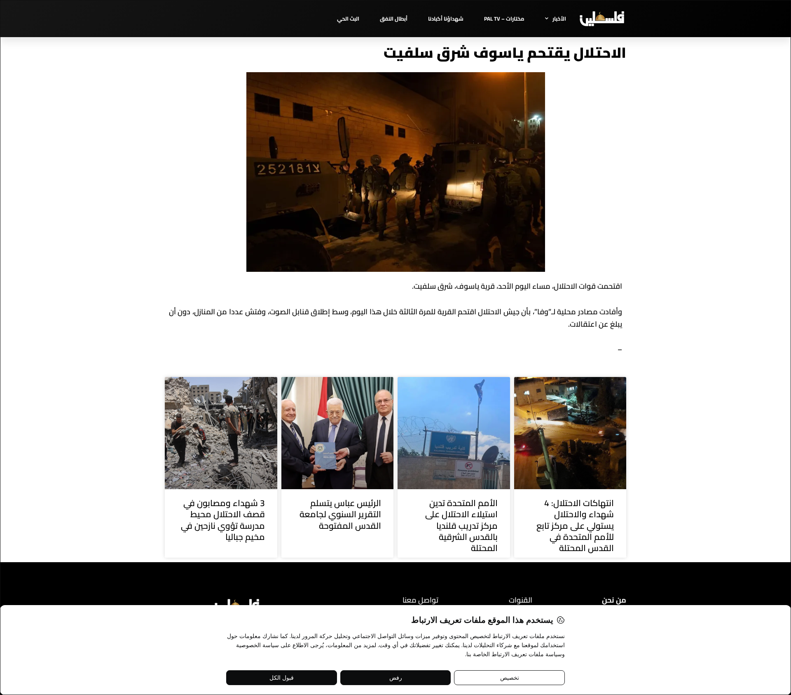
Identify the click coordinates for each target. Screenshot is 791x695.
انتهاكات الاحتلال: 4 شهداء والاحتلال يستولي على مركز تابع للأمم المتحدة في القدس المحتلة (575, 525)
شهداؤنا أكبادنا (445, 19)
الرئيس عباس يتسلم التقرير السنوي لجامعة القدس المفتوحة (340, 514)
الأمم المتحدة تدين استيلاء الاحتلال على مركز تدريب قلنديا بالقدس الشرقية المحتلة (461, 525)
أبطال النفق (393, 19)
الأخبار (559, 19)
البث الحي (348, 19)
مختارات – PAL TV (504, 19)
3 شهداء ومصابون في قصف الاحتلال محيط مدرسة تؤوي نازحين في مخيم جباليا (223, 520)
